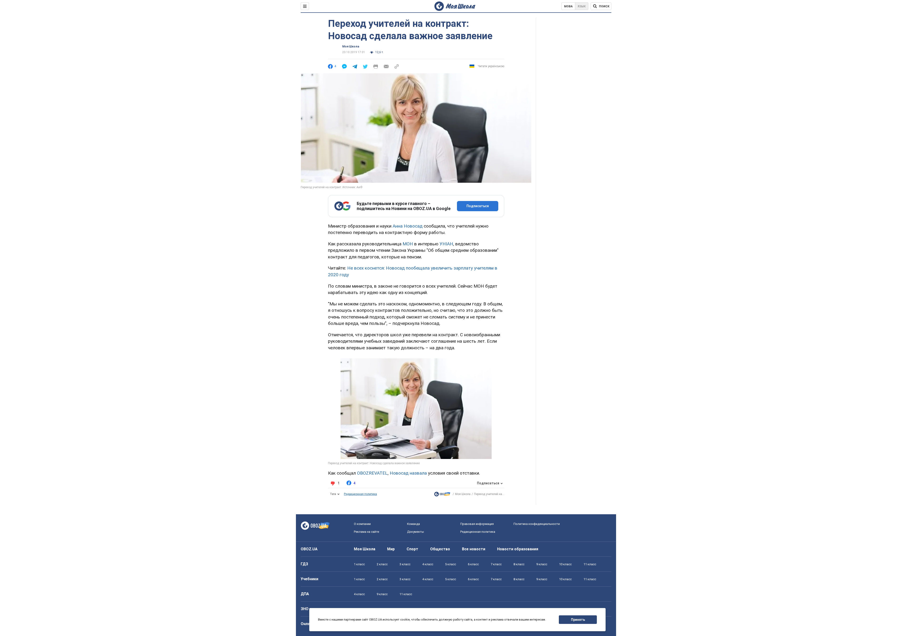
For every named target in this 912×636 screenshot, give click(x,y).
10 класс (565, 564)
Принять (578, 620)
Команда (413, 524)
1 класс (359, 564)
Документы (415, 531)
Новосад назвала (408, 473)
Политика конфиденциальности (536, 524)
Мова (568, 6)
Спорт (412, 549)
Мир (391, 549)
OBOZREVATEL (372, 473)
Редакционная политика (360, 494)
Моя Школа (350, 46)
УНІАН (446, 244)
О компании (362, 524)
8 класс (518, 564)
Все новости (473, 549)
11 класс (590, 564)
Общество (440, 549)
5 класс (450, 564)
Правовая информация (477, 524)
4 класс (427, 564)
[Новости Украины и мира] (442, 495)
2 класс (382, 564)
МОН (408, 244)
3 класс (404, 564)
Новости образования (517, 549)
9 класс (541, 564)
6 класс (473, 564)
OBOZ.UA (309, 549)
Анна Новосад (408, 226)
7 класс (496, 564)
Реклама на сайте (366, 531)
